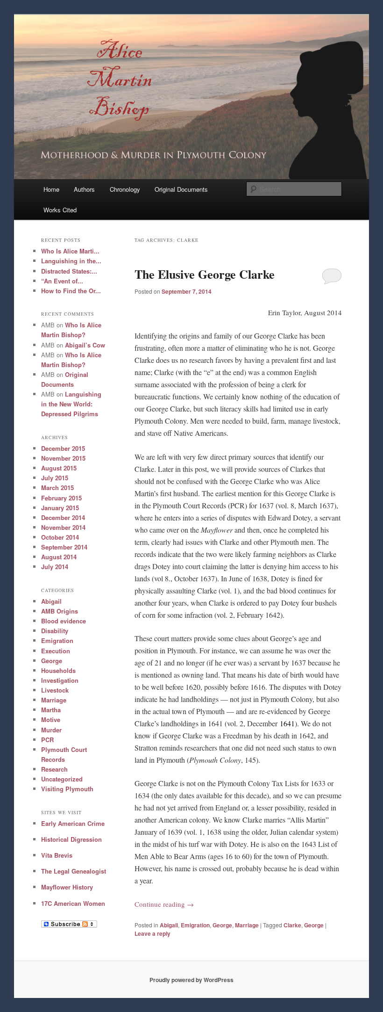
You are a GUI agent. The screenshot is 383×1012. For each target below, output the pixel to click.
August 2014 (59, 556)
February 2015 (61, 497)
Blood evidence (63, 620)
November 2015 (63, 458)
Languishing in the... (71, 260)
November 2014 (63, 527)
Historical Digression (71, 839)
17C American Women (73, 903)
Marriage (247, 925)
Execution (55, 650)
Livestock (55, 690)
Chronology (125, 189)
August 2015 (59, 467)
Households (58, 670)
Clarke (292, 925)
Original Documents (181, 189)
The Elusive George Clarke (205, 274)
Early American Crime (73, 823)
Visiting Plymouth (67, 788)
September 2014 (64, 546)
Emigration (195, 925)
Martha (51, 709)
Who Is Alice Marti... (70, 250)
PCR (47, 739)
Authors (84, 189)
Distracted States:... (69, 271)
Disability (54, 630)
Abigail (169, 925)
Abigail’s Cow (85, 344)
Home (51, 189)
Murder (51, 729)
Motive (50, 719)
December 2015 (63, 448)
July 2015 (54, 477)
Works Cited (60, 209)
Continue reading (164, 904)
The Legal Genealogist (73, 871)
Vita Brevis (56, 855)
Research (54, 769)
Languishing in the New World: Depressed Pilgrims (71, 404)
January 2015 (60, 507)
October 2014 (60, 537)
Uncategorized (62, 778)
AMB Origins (59, 611)
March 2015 (57, 487)
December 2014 (63, 517)
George (222, 925)
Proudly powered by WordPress (191, 980)
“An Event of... (62, 280)
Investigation (59, 680)
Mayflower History (67, 886)
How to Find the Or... (71, 290)
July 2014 (54, 566)
